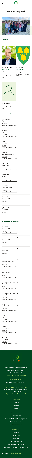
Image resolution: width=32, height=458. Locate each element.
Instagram (16, 405)
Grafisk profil (16, 435)
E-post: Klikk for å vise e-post (9, 125)
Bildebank (16, 438)
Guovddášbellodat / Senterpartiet (16, 418)
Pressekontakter (16, 379)
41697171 (4, 145)
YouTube (16, 408)
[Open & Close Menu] (2, 4)
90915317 (4, 123)
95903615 (4, 156)
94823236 (4, 308)
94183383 (4, 134)
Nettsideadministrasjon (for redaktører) (16, 447)
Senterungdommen (16, 425)
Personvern (5, 453)
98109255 (4, 275)
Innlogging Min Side (16, 441)
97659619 (4, 297)
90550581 (4, 201)
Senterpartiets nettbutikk (16, 444)
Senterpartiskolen (16, 422)
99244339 (4, 212)
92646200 (4, 264)
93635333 (4, 330)
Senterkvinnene (16, 415)
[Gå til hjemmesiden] (16, 362)
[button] (30, 3)
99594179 (4, 253)
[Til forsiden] (16, 5)
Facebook (16, 402)
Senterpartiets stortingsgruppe (16, 387)
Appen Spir (16, 432)
